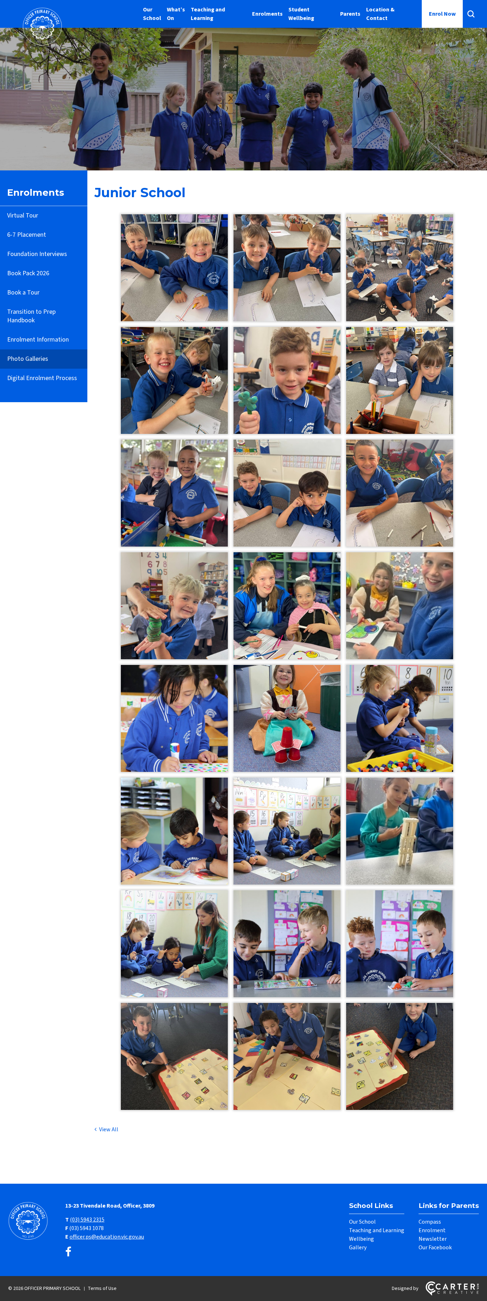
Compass (430, 1222)
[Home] (29, 1239)
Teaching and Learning (208, 14)
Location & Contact (380, 14)
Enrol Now (442, 14)
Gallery (357, 1247)
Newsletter (433, 1239)
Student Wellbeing (301, 14)
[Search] (471, 14)
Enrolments (267, 14)
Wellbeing (361, 1239)
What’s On (176, 14)
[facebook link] (68, 1252)
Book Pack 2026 (28, 273)
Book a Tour (23, 292)
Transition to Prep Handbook (31, 316)
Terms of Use (102, 1288)
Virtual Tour (22, 215)
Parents (350, 14)
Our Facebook (435, 1247)
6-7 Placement (26, 234)
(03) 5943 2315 (87, 1220)
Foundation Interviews (37, 254)
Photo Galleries (27, 358)
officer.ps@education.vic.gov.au (107, 1237)
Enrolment (432, 1230)
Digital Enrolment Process (42, 378)
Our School (152, 14)
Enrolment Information (38, 339)
